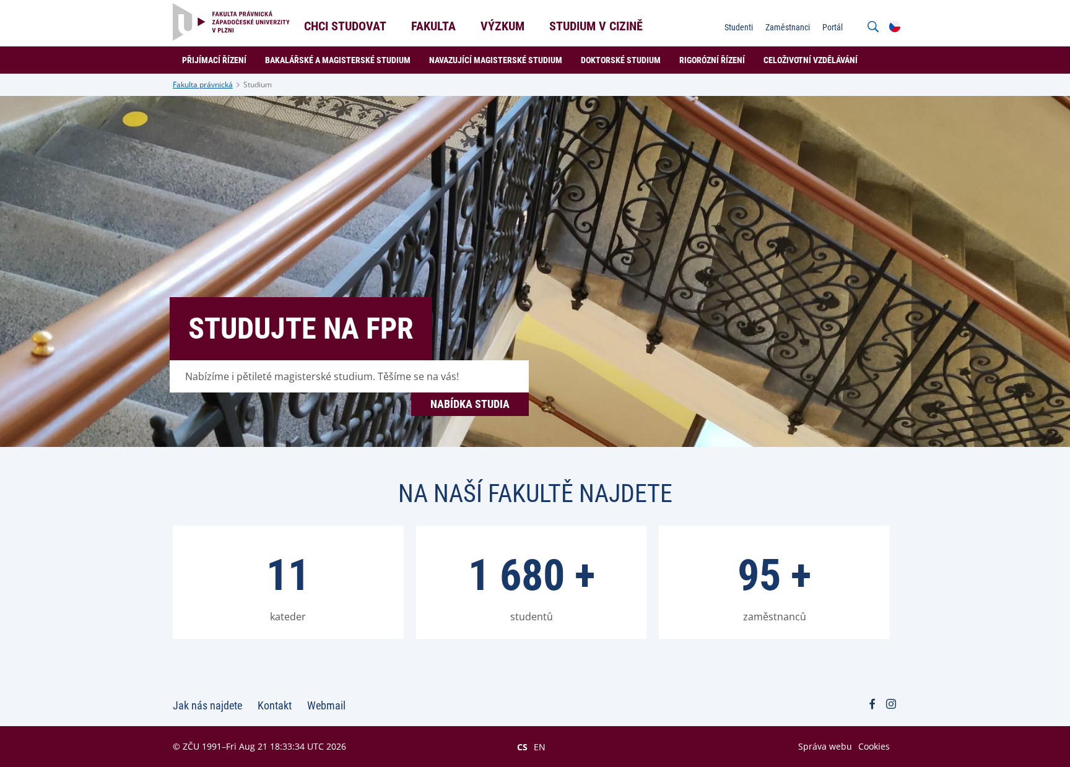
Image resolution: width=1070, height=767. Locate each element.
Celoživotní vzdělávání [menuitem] (810, 60)
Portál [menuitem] (832, 27)
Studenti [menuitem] (738, 27)
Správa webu (825, 746)
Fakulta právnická (203, 84)
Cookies (874, 746)
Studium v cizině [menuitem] (596, 26)
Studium (257, 84)
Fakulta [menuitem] (433, 26)
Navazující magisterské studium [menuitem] (495, 60)
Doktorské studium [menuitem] (621, 60)
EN (540, 746)
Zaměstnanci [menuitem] (787, 27)
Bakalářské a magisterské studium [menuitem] (338, 60)
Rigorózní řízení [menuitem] (712, 60)
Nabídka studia (470, 403)
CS (522, 746)
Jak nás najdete (207, 705)
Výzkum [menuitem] (502, 26)
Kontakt (275, 705)
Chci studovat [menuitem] (345, 26)
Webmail (326, 705)
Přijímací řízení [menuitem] (214, 60)
